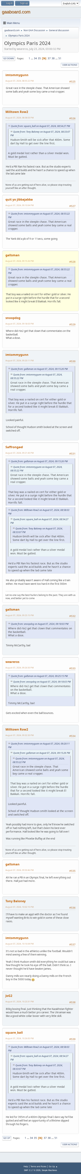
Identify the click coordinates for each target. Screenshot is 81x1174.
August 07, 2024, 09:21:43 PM (19, 452)
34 (35, 58)
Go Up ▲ (53, 1166)
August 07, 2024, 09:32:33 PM (19, 735)
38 (53, 58)
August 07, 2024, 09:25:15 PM (19, 615)
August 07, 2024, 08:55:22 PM (19, 80)
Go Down (8, 58)
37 (49, 58)
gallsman (12, 255)
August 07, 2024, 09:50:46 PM (19, 870)
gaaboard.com (16, 11)
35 (39, 58)
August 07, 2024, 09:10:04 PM (19, 205)
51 (59, 58)
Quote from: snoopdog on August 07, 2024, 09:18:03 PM (39, 624)
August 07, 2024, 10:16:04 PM (19, 943)
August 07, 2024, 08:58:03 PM (19, 117)
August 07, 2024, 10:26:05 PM (19, 1038)
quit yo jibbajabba (19, 199)
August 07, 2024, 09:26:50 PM (19, 667)
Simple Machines (49, 1170)
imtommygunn (16, 75)
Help (26, 1166)
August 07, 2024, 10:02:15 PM (19, 906)
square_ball (14, 1032)
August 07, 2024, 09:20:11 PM (19, 360)
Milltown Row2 (16, 112)
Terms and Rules (38, 1166)
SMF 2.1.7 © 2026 (32, 1170)
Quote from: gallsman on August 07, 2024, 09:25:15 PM (39, 676)
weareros (12, 662)
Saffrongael (14, 447)
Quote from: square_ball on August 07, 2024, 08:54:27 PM (40, 126)
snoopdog (12, 318)
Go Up (6, 1138)
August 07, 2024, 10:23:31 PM (19, 1001)
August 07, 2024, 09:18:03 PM (19, 323)
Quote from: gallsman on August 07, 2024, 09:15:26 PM (39, 369)
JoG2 (8, 996)
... (32, 58)
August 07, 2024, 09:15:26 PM (19, 261)
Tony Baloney (15, 901)
